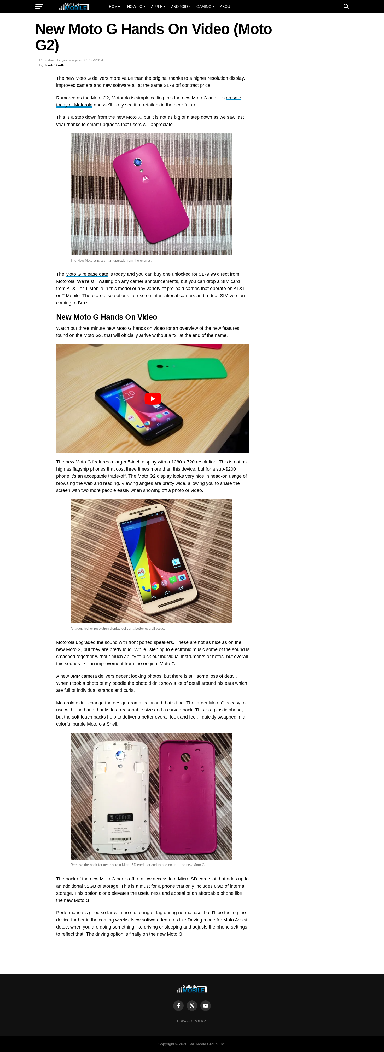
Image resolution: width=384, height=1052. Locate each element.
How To (134, 6)
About (226, 6)
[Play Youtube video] (152, 398)
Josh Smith (54, 65)
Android (179, 6)
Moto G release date (87, 274)
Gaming (203, 6)
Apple (156, 6)
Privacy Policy (192, 1021)
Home (114, 6)
